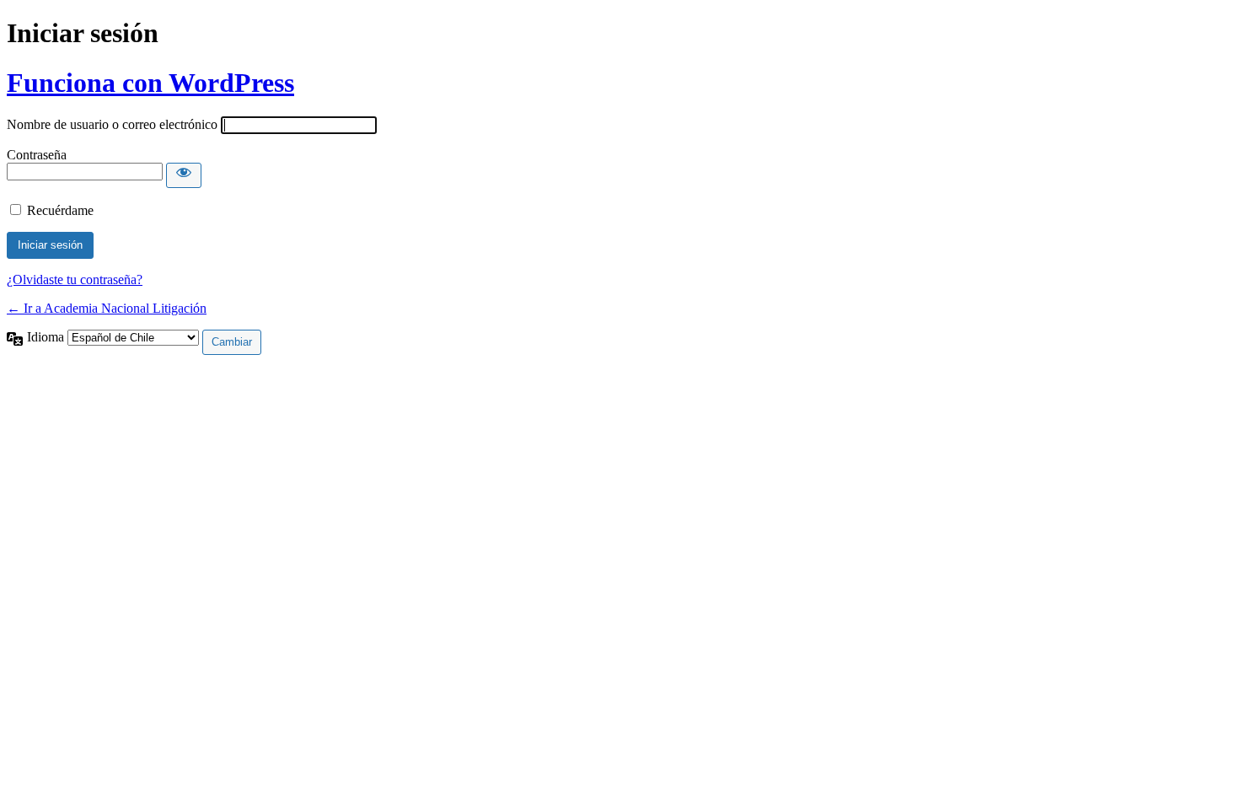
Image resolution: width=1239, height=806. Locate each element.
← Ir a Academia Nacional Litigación (106, 308)
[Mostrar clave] (183, 175)
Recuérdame (60, 210)
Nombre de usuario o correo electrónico (112, 124)
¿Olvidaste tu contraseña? (74, 279)
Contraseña (37, 155)
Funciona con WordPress (150, 82)
